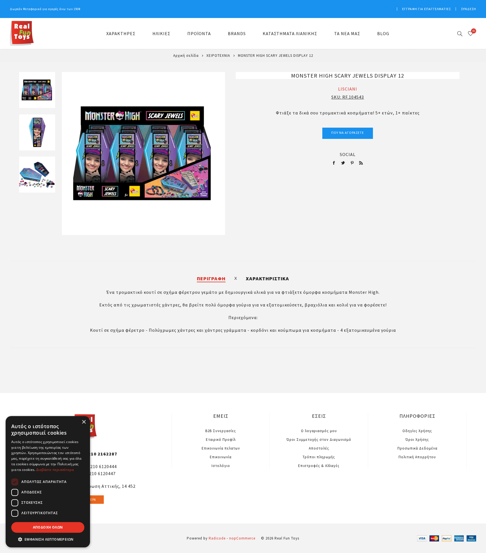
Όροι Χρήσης (417, 439)
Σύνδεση (468, 9)
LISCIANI (347, 89)
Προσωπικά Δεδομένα (417, 448)
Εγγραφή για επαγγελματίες (426, 9)
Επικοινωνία (220, 457)
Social (348, 154)
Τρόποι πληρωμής (319, 457)
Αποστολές (319, 448)
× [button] (84, 422)
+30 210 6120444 (99, 466)
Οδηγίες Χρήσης (417, 430)
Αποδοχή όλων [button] (48, 527)
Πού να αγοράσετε (347, 132)
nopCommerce (242, 538)
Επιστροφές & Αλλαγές (318, 465)
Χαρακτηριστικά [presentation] (267, 278)
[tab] (211, 278)
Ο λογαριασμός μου (319, 430)
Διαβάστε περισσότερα (55, 469)
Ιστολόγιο (221, 465)
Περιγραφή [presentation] (211, 278)
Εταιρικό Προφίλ (221, 439)
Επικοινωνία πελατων (221, 448)
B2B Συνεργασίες (220, 430)
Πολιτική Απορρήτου (417, 457)
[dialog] (48, 481)
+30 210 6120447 (98, 473)
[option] (37, 93)
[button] (47, 539)
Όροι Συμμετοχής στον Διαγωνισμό (319, 439)
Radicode (217, 538)
